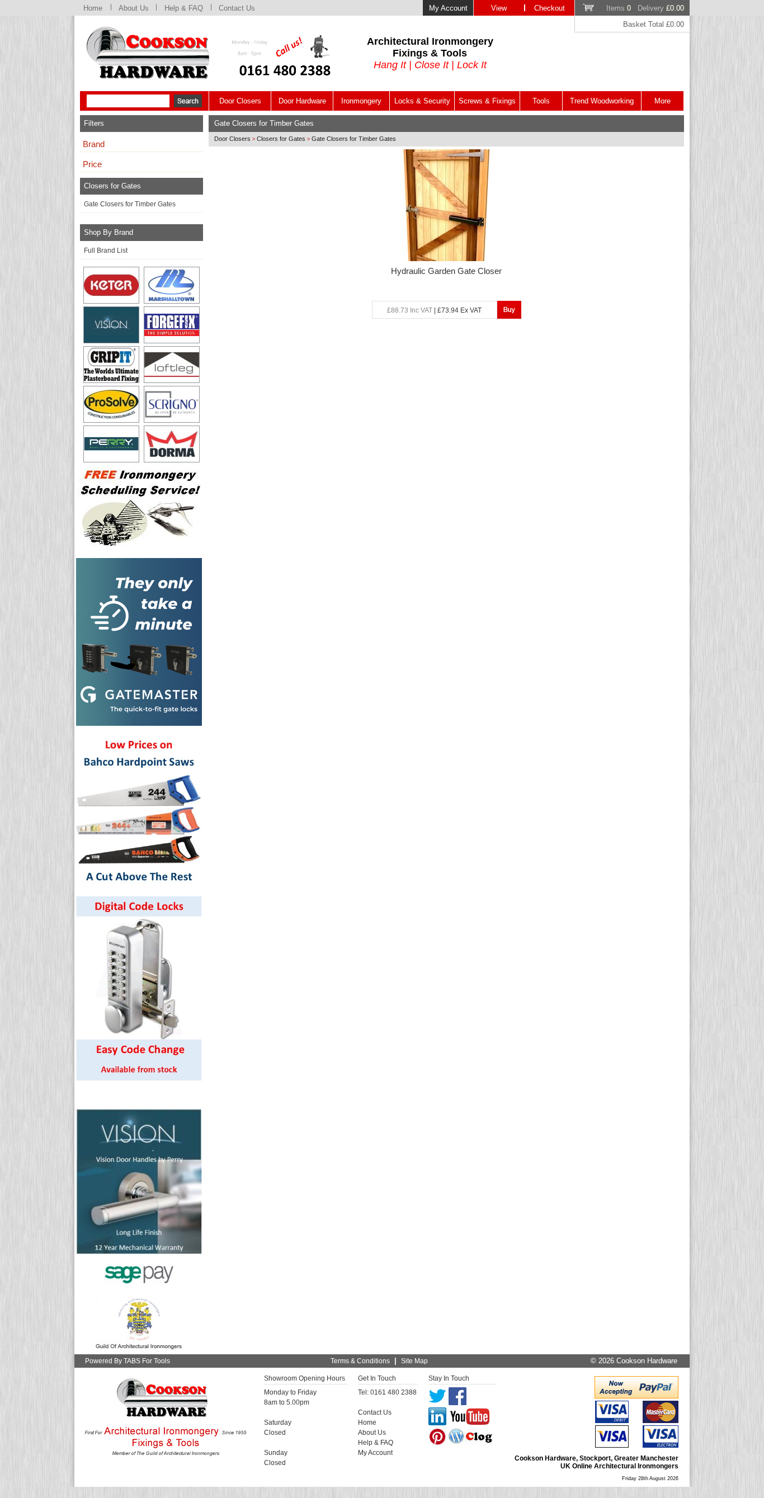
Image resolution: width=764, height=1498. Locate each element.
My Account (448, 8)
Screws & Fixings (487, 101)
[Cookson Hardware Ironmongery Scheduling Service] (139, 542)
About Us (134, 8)
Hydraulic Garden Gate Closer (446, 271)
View (499, 8)
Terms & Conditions (360, 1361)
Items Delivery (645, 8)
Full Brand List (106, 250)
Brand (94, 144)
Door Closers (240, 101)
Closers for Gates (281, 138)
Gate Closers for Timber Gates (130, 204)
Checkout (549, 8)
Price (92, 164)
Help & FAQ (183, 8)
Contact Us (237, 8)
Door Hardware (302, 101)
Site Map (414, 1361)
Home (92, 8)
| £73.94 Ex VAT (434, 310)
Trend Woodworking (602, 101)
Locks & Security (422, 101)
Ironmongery (361, 101)
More (662, 101)
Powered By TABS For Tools (127, 1361)
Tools (541, 101)
